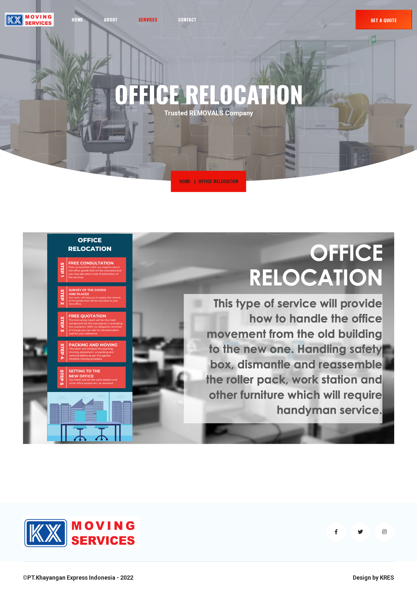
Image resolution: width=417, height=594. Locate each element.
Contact (187, 19)
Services (147, 19)
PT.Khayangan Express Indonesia (71, 577)
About (111, 19)
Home (77, 19)
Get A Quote (384, 20)
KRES (387, 577)
